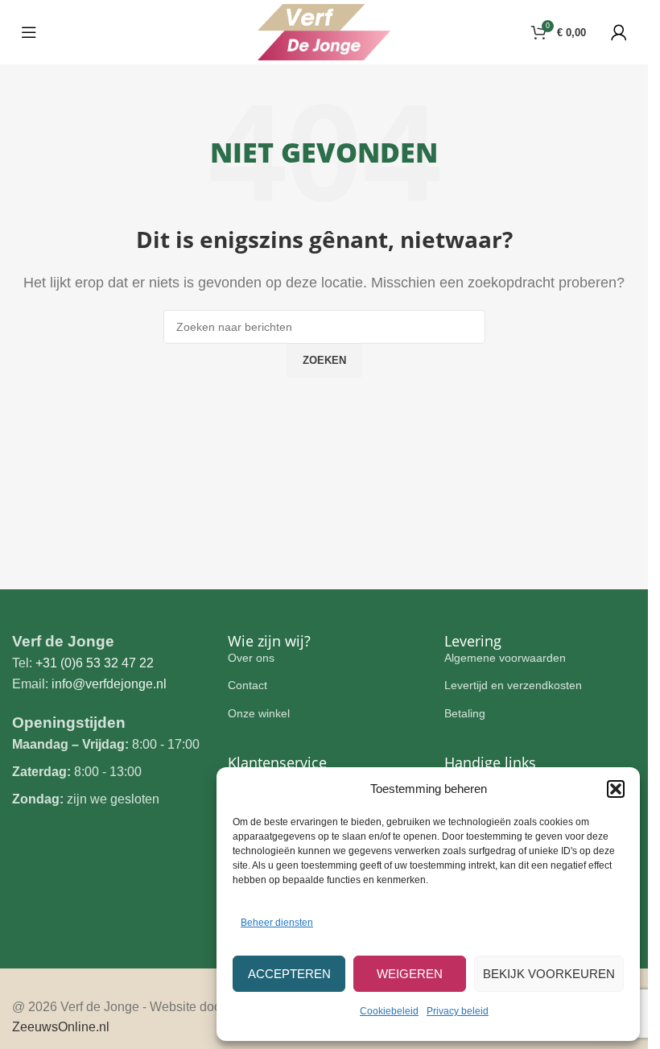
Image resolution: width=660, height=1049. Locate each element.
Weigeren (410, 974)
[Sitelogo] (324, 31)
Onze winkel (259, 713)
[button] (616, 789)
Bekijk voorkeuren (549, 974)
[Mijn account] (619, 32)
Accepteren (289, 974)
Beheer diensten (277, 922)
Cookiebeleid (389, 1011)
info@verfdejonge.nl (109, 684)
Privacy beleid (458, 1011)
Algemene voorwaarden (505, 657)
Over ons (251, 657)
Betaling (464, 713)
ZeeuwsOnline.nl (60, 1027)
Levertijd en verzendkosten (513, 685)
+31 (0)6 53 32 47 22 (94, 663)
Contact (247, 685)
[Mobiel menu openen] (29, 32)
